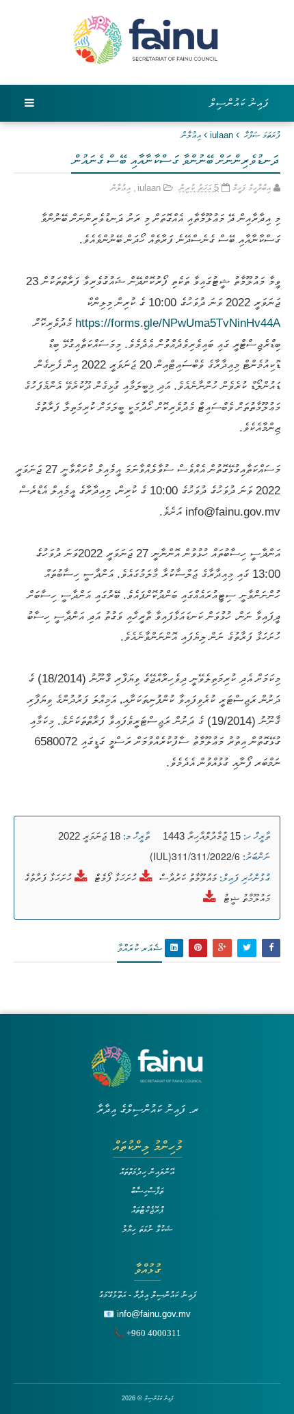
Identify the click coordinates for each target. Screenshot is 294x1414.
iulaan (221, 135)
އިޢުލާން (191, 135)
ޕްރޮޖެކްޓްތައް (147, 1210)
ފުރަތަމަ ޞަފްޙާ (262, 135)
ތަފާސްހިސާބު (147, 1191)
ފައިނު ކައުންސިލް (239, 103)
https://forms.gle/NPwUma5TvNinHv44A (177, 323)
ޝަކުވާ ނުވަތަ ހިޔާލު (147, 1229)
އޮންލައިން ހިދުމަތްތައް (147, 1171)
